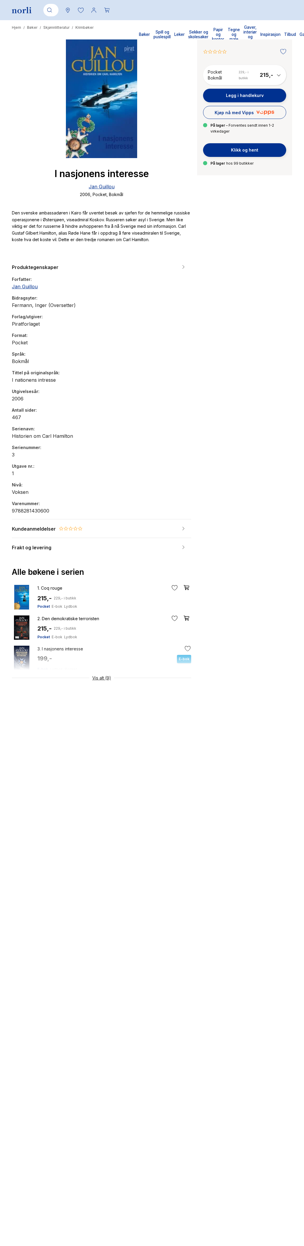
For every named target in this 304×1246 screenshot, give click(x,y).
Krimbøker (84, 27)
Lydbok (70, 606)
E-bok (57, 606)
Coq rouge (49, 588)
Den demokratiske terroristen (68, 618)
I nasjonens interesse (60, 648)
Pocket (43, 606)
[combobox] (49, 10)
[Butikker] (67, 10)
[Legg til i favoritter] (281, 51)
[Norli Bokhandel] (21, 10)
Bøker (32, 27)
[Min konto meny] (93, 10)
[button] (80, 10)
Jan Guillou (102, 187)
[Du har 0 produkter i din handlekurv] (106, 10)
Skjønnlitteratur (56, 27)
